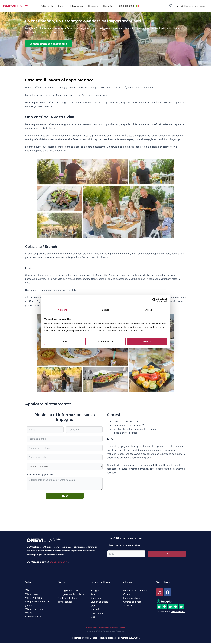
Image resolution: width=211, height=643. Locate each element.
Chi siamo (93, 6)
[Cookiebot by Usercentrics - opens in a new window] (154, 300)
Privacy (114, 627)
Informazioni (76, 6)
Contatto (107, 6)
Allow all (147, 341)
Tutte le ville (46, 6)
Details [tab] (105, 309)
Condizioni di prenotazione (98, 627)
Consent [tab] (62, 309)
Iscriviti (166, 553)
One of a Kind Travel (59, 562)
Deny (64, 341)
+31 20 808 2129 (125, 6)
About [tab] (148, 309)
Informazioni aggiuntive (40, 474)
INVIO (65, 495)
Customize (103, 341)
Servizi (61, 6)
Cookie (122, 627)
